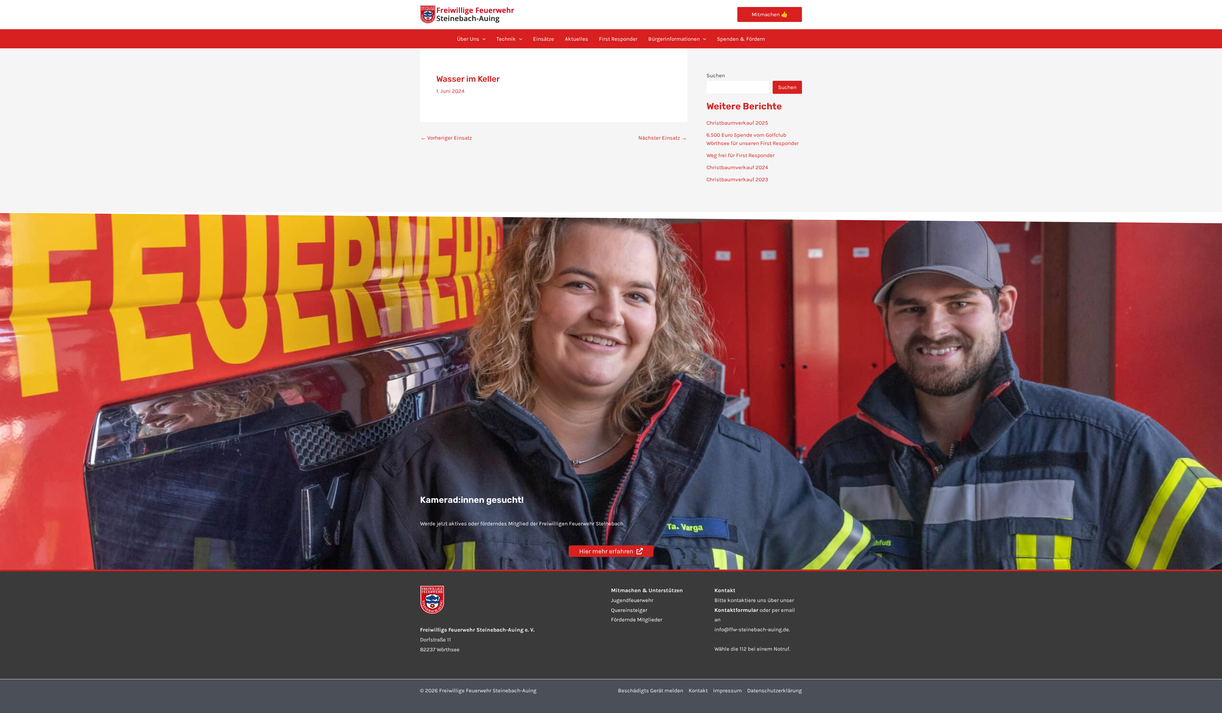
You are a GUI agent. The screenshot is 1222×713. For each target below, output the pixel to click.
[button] (769, 14)
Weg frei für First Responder (740, 155)
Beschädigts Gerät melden (650, 690)
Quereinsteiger (629, 610)
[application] (482, 38)
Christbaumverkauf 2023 (737, 179)
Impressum (727, 690)
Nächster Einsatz (662, 138)
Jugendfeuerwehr (632, 600)
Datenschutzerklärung (774, 690)
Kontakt (698, 690)
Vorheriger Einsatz (446, 138)
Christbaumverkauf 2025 (737, 123)
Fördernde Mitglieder (636, 619)
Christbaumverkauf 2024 (737, 167)
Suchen (715, 75)
